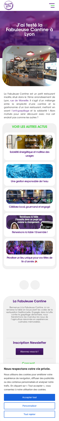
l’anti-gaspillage (20, 111)
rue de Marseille (19, 101)
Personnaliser (29, 405)
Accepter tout (29, 397)
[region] (29, 392)
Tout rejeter (29, 414)
